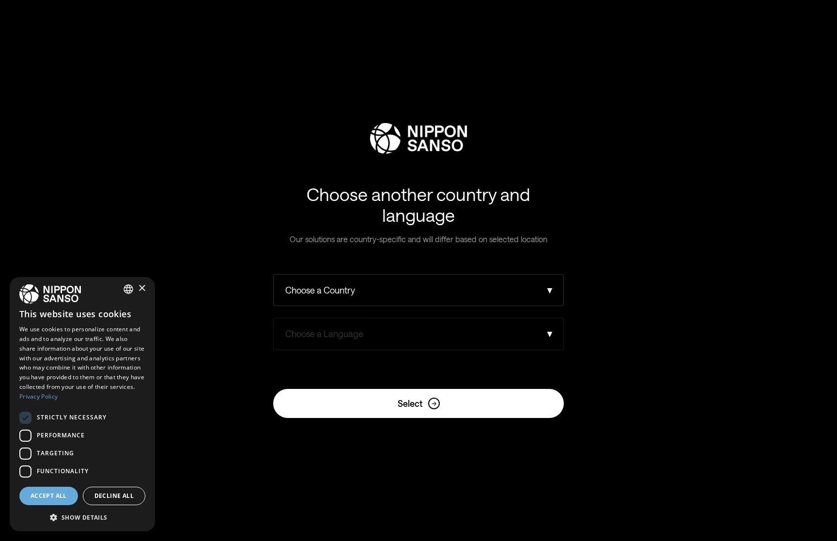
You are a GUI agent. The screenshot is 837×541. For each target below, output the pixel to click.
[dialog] (82, 404)
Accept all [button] (49, 496)
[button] (82, 516)
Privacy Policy (38, 396)
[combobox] (128, 289)
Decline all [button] (114, 496)
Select (417, 403)
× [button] (141, 288)
